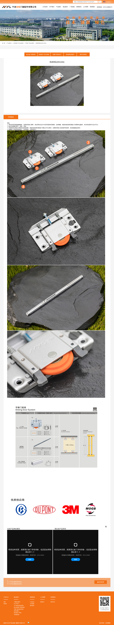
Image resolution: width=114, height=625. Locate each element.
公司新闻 (32, 603)
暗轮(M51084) (18, 582)
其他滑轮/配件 (70, 54)
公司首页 (45, 6)
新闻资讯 (78, 6)
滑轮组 (5, 603)
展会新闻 (32, 605)
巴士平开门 (16, 603)
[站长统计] (28, 623)
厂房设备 (72, 6)
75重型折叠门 (17, 602)
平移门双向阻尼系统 (19, 609)
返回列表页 (100, 582)
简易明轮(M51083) (41, 43)
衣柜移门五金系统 (19, 43)
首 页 (3, 43)
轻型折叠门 (16, 611)
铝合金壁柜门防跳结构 (19, 607)
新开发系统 (83, 54)
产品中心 (6, 597)
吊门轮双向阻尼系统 (19, 605)
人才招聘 (85, 6)
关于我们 (51, 6)
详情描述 (11, 117)
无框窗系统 (16, 614)
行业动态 (32, 602)
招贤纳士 (42, 602)
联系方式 (53, 602)
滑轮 (5, 602)
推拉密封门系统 (17, 612)
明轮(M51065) (18, 584)
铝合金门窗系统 (31, 54)
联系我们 (92, 6)
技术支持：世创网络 (104, 623)
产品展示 (58, 6)
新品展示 (65, 6)
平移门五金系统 (29, 43)
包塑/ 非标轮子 (57, 54)
